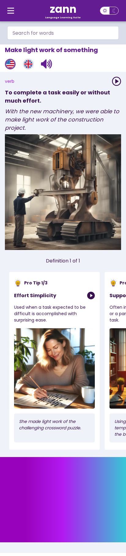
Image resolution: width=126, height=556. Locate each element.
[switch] (109, 11)
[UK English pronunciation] (28, 64)
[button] (46, 64)
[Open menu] (10, 10)
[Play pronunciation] (116, 81)
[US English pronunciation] (10, 64)
